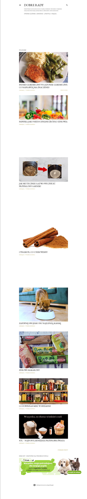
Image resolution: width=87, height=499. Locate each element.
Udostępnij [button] (21, 90)
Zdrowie (40, 14)
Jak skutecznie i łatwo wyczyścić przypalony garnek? (37, 185)
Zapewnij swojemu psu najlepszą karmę (40, 323)
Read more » (64, 90)
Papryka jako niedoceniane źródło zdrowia (43, 121)
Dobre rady (33, 5)
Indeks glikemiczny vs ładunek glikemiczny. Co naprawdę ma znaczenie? (43, 86)
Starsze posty (63, 450)
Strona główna (30, 14)
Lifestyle (47, 14)
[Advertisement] (43, 33)
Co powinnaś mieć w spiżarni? (35, 406)
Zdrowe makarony (29, 370)
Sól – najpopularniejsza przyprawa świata (42, 440)
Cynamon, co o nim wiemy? (33, 252)
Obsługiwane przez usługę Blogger (45, 485)
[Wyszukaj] (67, 4)
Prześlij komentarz (30, 90)
